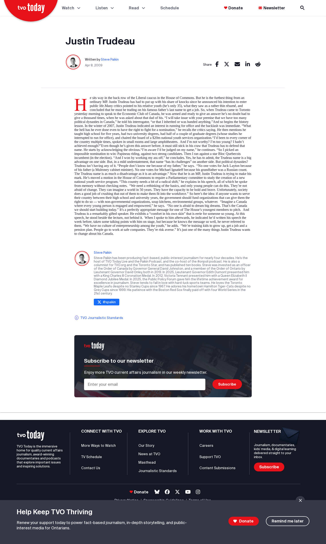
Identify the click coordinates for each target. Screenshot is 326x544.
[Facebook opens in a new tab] (167, 492)
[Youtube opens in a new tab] (188, 492)
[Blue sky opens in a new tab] (157, 492)
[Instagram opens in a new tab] (198, 492)
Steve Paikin (110, 59)
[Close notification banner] (300, 500)
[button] (31, 435)
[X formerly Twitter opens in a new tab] (177, 492)
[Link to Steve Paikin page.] (73, 62)
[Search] (302, 7)
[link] (217, 64)
